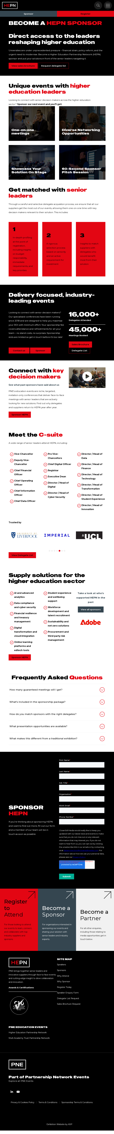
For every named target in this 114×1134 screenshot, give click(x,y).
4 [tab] (57, 551)
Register (86, 13)
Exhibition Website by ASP (59, 1124)
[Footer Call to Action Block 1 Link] (19, 920)
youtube (18, 1092)
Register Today (64, 987)
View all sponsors (91, 609)
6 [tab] (62, 551)
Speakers (61, 964)
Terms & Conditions (48, 1102)
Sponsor (28, 13)
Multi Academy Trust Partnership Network (29, 1038)
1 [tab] (49, 551)
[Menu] (108, 5)
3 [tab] (54, 551)
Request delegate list (53, 65)
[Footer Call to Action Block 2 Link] (57, 920)
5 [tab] (59, 551)
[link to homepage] (10, 5)
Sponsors (61, 970)
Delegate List (79, 350)
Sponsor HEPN (20, 414)
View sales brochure (23, 65)
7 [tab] (64, 551)
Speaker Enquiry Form (68, 992)
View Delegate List (22, 555)
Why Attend (63, 976)
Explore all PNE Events (21, 1081)
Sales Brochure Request (68, 1004)
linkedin (12, 1092)
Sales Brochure (80, 344)
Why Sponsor (63, 981)
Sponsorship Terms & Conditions (77, 1102)
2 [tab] (52, 551)
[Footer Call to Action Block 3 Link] (95, 920)
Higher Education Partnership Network (28, 1032)
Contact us (19, 350)
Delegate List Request (68, 998)
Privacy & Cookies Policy (22, 1102)
